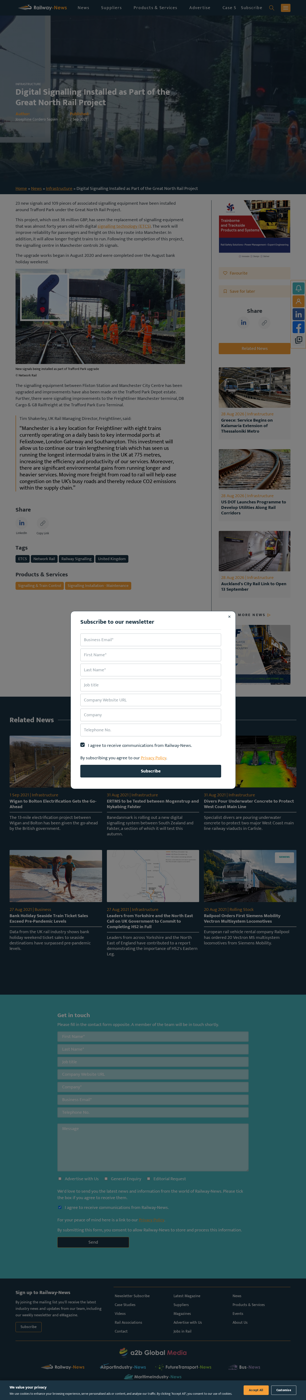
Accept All (256, 1390)
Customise (283, 1390)
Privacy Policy (153, 758)
